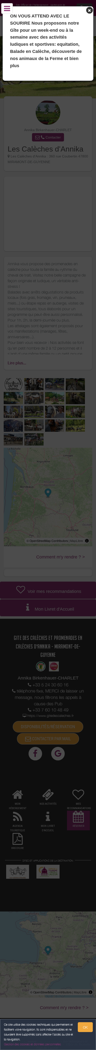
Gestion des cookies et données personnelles (32, 1044)
